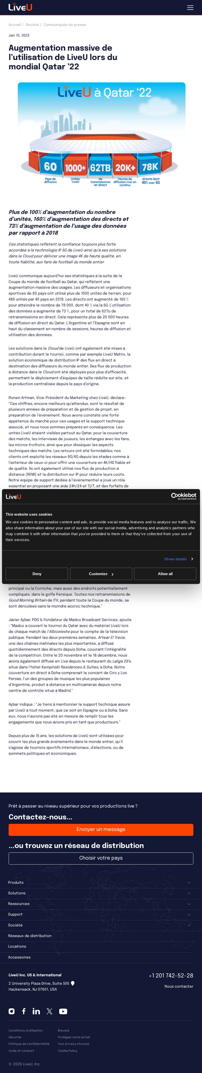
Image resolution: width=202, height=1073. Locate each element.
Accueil (15, 25)
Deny (37, 574)
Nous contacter (179, 987)
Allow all (165, 574)
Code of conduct (21, 1051)
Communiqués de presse (65, 25)
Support (15, 915)
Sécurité (15, 1037)
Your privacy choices (73, 1044)
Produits (15, 883)
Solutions (16, 893)
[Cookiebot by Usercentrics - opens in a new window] (174, 496)
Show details (175, 559)
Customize (98, 574)
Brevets (63, 1030)
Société (32, 25)
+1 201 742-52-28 (171, 976)
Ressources (19, 904)
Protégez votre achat (74, 1037)
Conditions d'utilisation (26, 1030)
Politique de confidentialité (29, 1044)
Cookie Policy (67, 1051)
